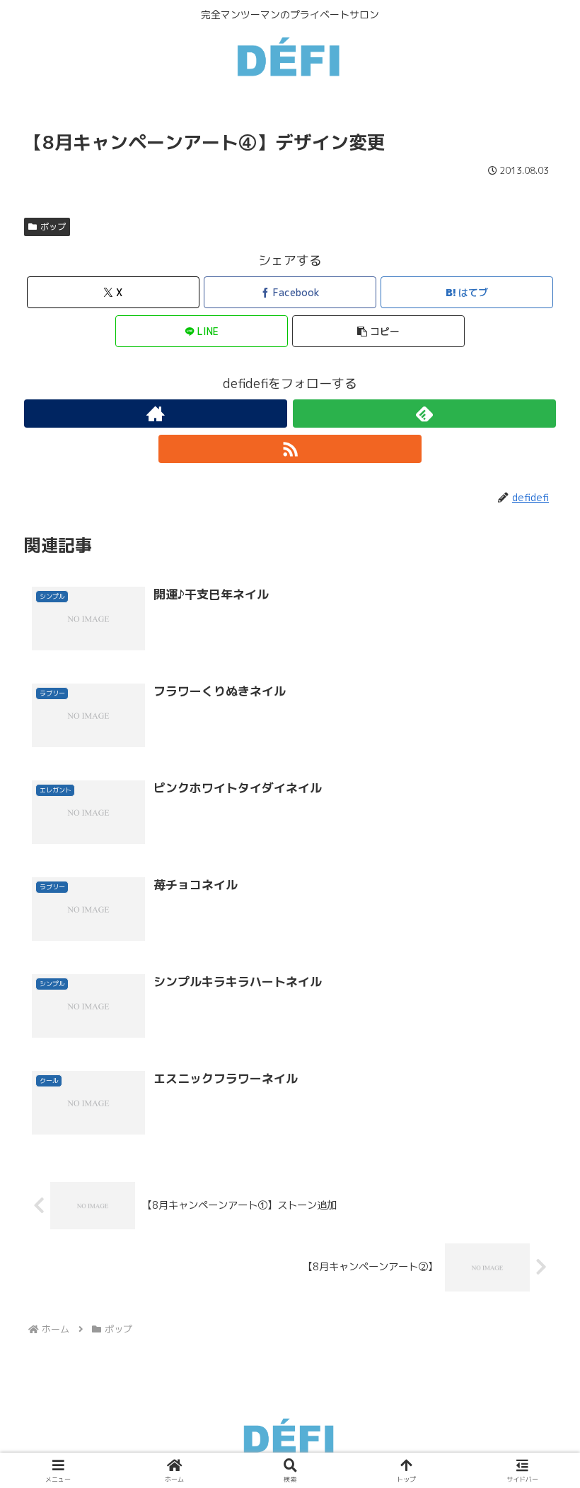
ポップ (53, 227)
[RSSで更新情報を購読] (290, 449)
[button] (378, 331)
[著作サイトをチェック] (155, 413)
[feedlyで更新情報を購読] (424, 413)
